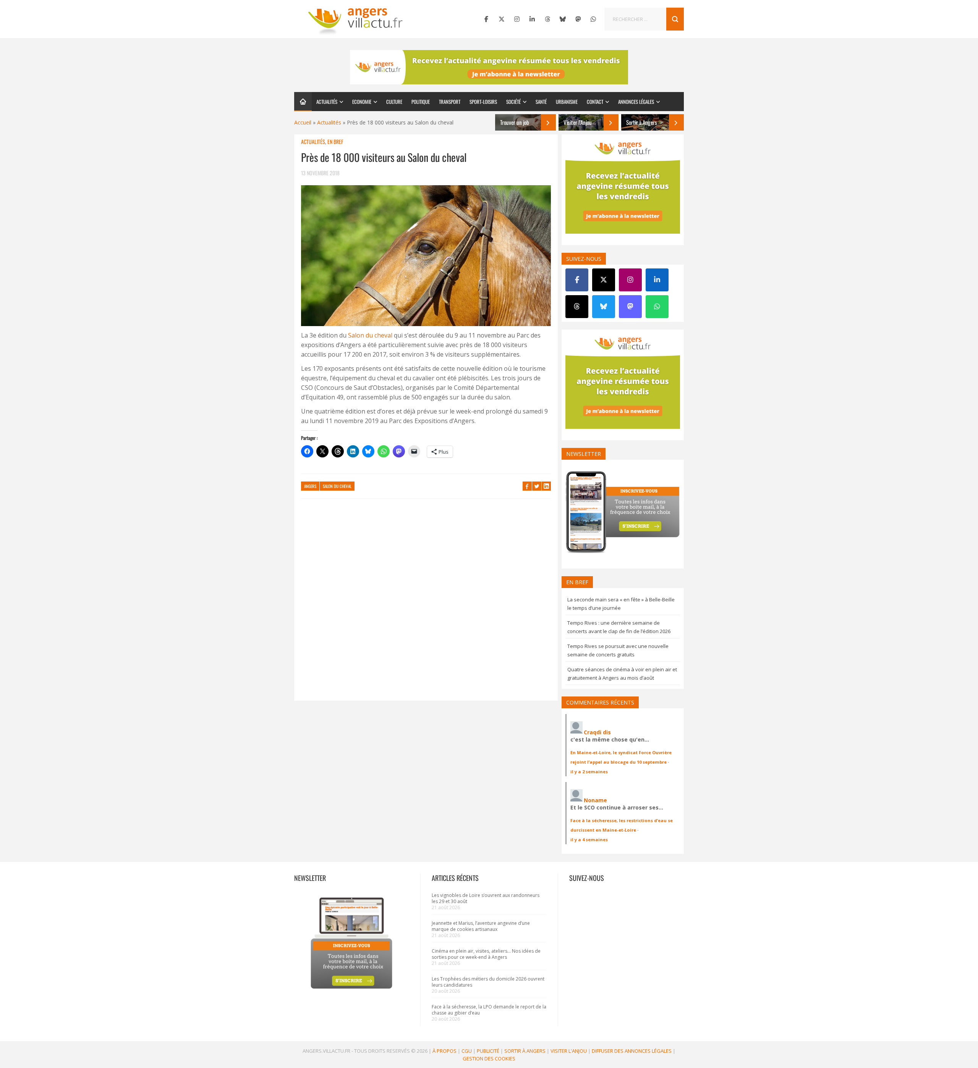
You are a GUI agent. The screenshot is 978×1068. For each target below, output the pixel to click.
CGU (466, 1050)
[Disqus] (426, 603)
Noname (595, 800)
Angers (310, 486)
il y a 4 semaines (589, 839)
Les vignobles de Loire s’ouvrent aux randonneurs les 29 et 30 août (485, 898)
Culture (394, 101)
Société (513, 101)
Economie (361, 101)
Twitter (536, 486)
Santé (541, 101)
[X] (501, 19)
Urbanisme (567, 101)
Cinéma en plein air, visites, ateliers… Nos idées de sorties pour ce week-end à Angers (486, 954)
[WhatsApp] (593, 19)
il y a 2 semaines (589, 771)
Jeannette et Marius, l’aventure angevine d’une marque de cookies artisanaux (481, 926)
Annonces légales (636, 101)
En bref (335, 141)
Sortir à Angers (525, 1050)
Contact (595, 101)
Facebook (527, 486)
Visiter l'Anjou (569, 1050)
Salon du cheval (370, 335)
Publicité (488, 1050)
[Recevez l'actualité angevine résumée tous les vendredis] (489, 67)
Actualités (326, 101)
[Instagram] (517, 19)
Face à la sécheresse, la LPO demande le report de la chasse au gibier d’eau (489, 1009)
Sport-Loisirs (483, 101)
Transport (449, 101)
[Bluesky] (563, 19)
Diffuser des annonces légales (632, 1050)
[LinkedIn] (532, 19)
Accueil (302, 122)
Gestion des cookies (489, 1058)
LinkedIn (546, 486)
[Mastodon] (578, 19)
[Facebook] (486, 19)
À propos (444, 1050)
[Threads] (547, 19)
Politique (420, 101)
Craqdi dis (597, 732)
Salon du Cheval (337, 486)
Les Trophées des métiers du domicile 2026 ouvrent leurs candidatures (488, 982)
